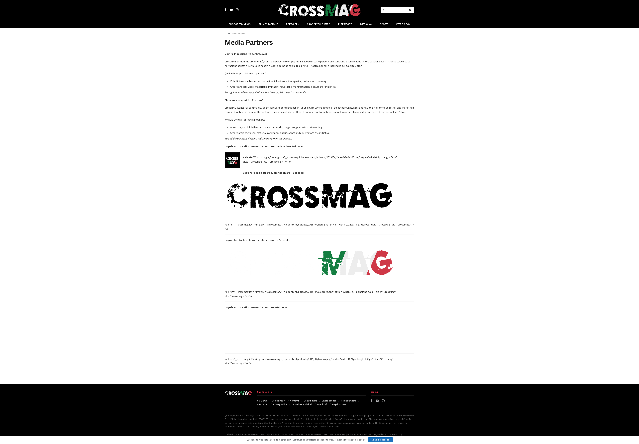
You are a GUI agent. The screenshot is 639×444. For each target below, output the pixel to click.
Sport (384, 24)
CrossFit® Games (318, 24)
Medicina (366, 24)
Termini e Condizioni (302, 404)
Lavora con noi (329, 400)
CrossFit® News (240, 24)
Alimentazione (268, 24)
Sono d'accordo (380, 439)
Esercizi (291, 24)
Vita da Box (403, 24)
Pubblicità (322, 404)
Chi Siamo (262, 400)
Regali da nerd (339, 404)
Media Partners (238, 33)
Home (227, 33)
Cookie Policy (278, 400)
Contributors (310, 400)
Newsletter (262, 404)
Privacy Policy (280, 404)
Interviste (345, 24)
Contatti (294, 400)
